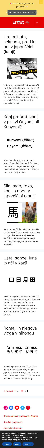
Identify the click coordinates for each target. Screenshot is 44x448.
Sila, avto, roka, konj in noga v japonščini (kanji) (20, 190)
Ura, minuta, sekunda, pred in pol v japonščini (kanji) (19, 44)
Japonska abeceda (12, 428)
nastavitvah (25, 440)
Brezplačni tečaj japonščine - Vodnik (21, 416)
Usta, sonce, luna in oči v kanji (20, 260)
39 (22, 391)
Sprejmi (7, 444)
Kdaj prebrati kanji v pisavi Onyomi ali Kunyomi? (21, 121)
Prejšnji (8, 391)
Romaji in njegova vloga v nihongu (20, 330)
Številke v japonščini (13, 422)
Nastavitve (28, 444)
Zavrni (17, 444)
